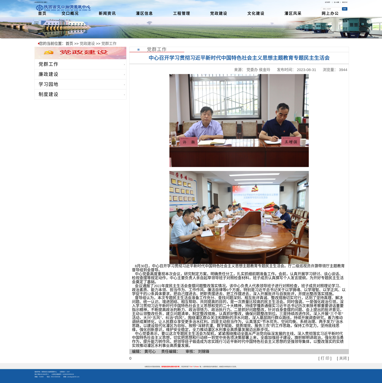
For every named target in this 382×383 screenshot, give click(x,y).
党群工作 (108, 43)
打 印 (325, 358)
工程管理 (181, 13)
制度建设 (48, 94)
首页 (42, 13)
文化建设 (256, 13)
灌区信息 (144, 13)
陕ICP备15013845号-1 (42, 374)
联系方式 (344, 2)
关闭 (343, 358)
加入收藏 (336, 2)
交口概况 (70, 13)
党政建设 (218, 13)
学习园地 (48, 84)
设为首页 (327, 2)
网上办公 (330, 13)
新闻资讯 (107, 13)
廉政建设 (48, 74)
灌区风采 (293, 13)
